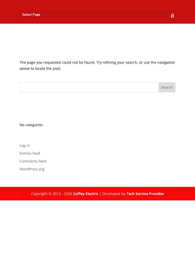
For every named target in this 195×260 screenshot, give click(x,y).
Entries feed (30, 153)
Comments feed (33, 161)
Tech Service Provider (145, 193)
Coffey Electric (85, 193)
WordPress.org (32, 169)
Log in (25, 145)
